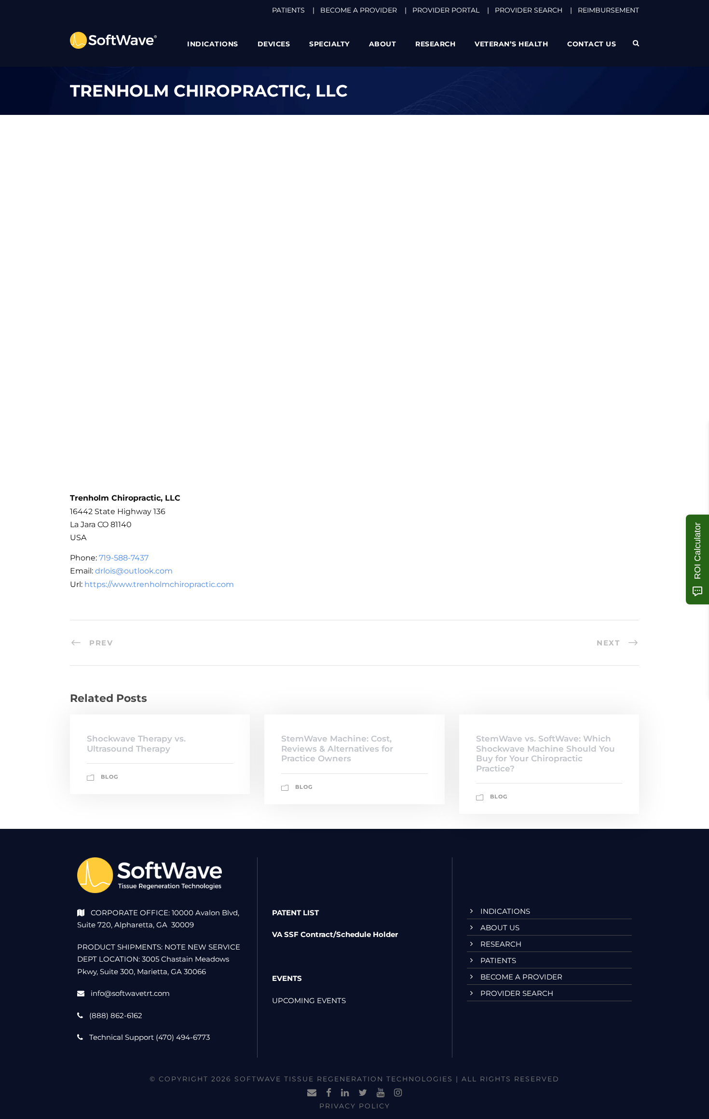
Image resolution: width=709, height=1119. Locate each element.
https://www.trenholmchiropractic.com (159, 584)
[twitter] (362, 1093)
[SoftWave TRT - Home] (113, 39)
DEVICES (274, 44)
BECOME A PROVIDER (358, 10)
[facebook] (328, 1093)
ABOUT (382, 44)
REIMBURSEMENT (608, 10)
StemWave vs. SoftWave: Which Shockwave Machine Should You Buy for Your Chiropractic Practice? (545, 753)
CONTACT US (591, 44)
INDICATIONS (505, 911)
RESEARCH (435, 44)
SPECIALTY (329, 44)
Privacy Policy (354, 1106)
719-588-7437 (124, 557)
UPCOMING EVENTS (309, 1000)
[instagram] (398, 1093)
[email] (311, 1093)
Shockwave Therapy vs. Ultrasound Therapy (136, 743)
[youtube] (380, 1093)
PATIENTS (288, 10)
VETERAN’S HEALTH (511, 44)
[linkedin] (345, 1093)
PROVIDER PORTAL (445, 10)
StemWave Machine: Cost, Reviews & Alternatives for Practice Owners (337, 748)
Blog (109, 776)
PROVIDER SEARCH (528, 10)
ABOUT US (499, 927)
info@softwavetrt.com (130, 993)
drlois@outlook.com (134, 570)
